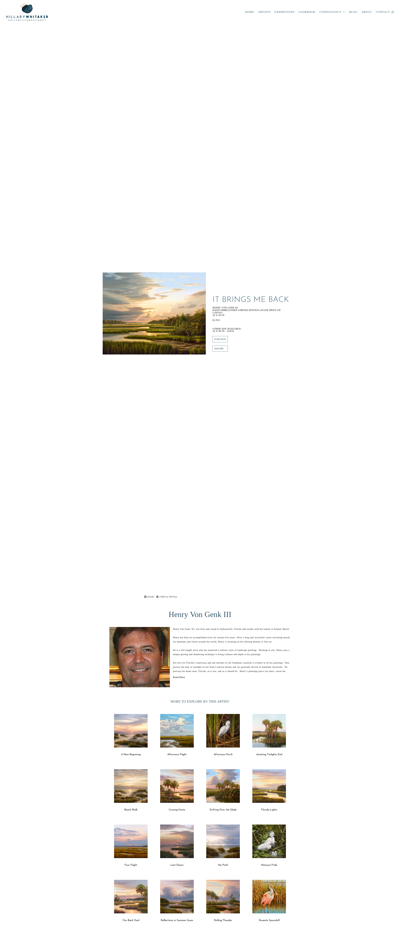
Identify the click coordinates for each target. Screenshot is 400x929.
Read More (179, 677)
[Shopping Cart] (393, 12)
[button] (332, 12)
